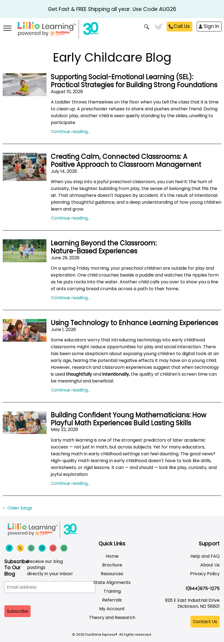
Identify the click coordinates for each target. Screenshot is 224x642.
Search (147, 26)
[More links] (7, 29)
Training (112, 591)
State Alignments (112, 582)
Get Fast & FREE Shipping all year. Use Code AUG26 (112, 9)
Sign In (211, 26)
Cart (158, 26)
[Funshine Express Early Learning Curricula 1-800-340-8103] (112, 31)
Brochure (112, 565)
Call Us (181, 26)
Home (112, 556)
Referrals (112, 600)
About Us (210, 565)
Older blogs (19, 508)
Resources (112, 574)
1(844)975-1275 (203, 588)
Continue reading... (70, 131)
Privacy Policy (205, 574)
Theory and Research (112, 617)
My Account (112, 609)
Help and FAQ (205, 556)
